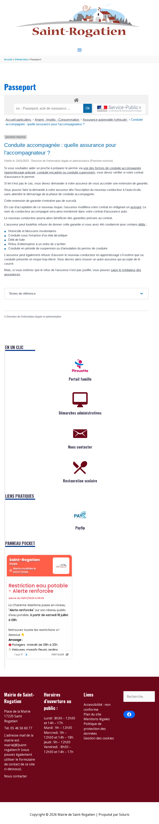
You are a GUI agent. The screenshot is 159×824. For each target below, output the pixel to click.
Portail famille (80, 379)
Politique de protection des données (95, 728)
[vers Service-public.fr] (119, 109)
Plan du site (92, 714)
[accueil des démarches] (76, 99)
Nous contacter (80, 447)
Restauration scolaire (80, 480)
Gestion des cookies (99, 738)
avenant (135, 207)
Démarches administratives (80, 413)
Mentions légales (97, 719)
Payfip (80, 527)
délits (141, 224)
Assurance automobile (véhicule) (105, 119)
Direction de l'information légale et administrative (34, 316)
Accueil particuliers (19, 119)
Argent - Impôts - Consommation (57, 119)
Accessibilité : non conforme (97, 707)
